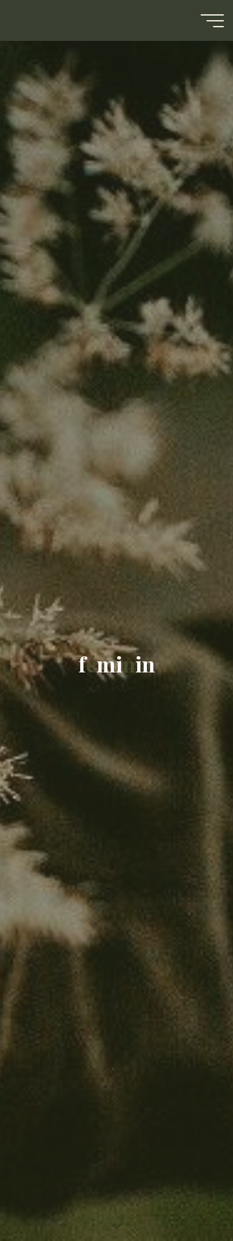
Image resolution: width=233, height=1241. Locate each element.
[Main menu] (212, 20)
